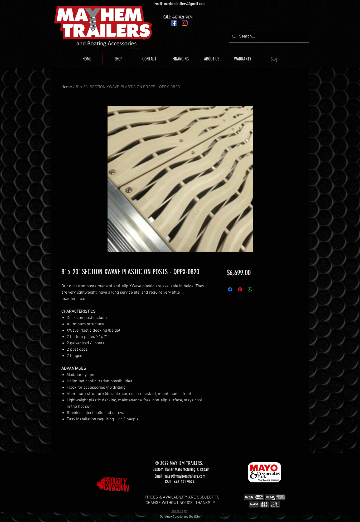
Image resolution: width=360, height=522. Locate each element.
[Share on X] (260, 289)
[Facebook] (174, 23)
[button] (118, 59)
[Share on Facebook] (230, 289)
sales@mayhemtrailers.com (184, 476)
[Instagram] (185, 23)
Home (66, 87)
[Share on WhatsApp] (250, 289)
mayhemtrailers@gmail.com (184, 3)
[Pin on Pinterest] (240, 289)
